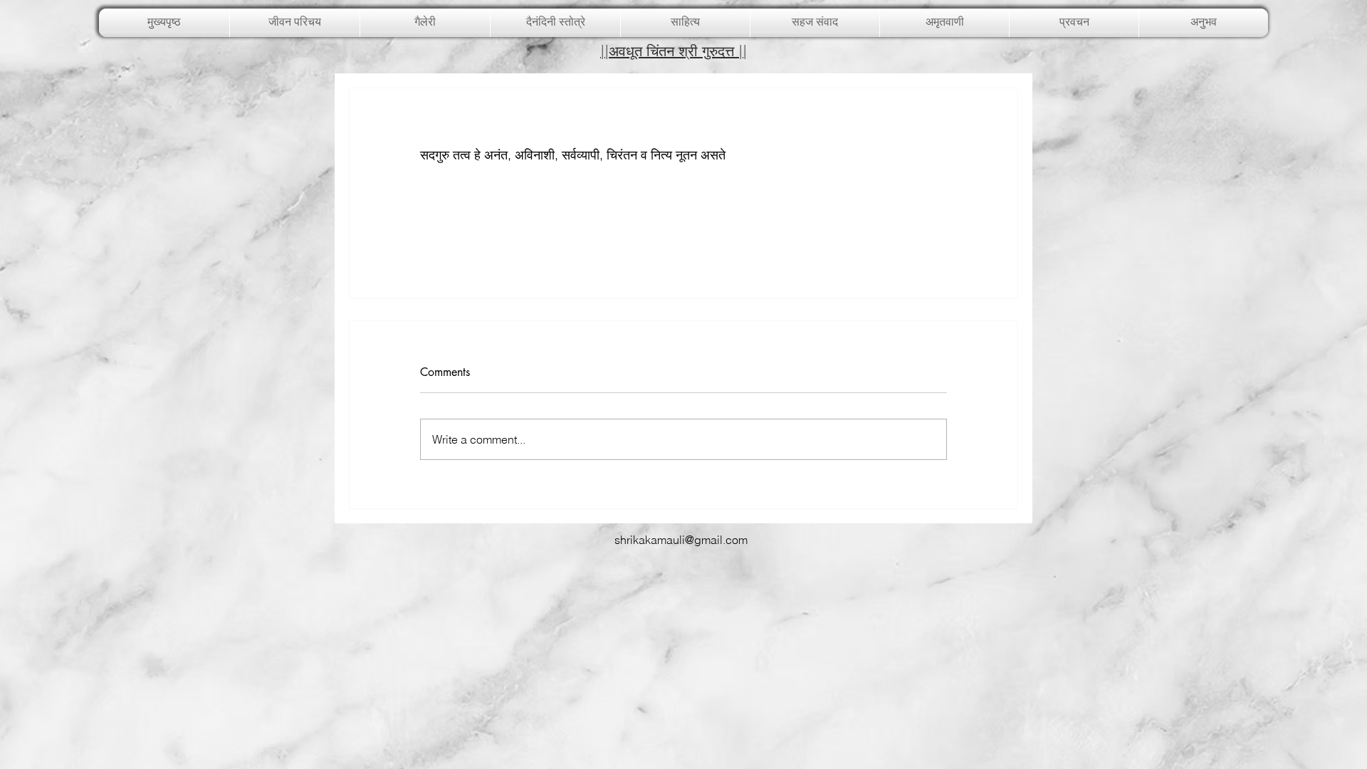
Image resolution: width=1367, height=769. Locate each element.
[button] (425, 23)
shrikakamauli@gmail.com (681, 540)
